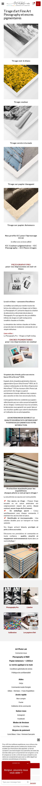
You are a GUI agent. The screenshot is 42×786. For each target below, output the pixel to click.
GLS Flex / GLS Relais (21, 726)
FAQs (21, 683)
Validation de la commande (21, 706)
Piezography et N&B (21, 657)
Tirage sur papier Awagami (21, 184)
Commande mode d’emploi (21, 687)
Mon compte (21, 699)
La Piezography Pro (11, 336)
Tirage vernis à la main (21, 143)
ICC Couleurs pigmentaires (18, 245)
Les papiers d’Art (29, 632)
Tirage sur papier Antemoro (21, 225)
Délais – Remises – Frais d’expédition (21, 691)
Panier (21, 702)
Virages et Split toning (27, 336)
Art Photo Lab (21, 649)
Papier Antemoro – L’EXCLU (21, 661)
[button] (38, 740)
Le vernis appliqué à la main (21, 665)
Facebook (21, 719)
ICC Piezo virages (28, 248)
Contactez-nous (21, 653)
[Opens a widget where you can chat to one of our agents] (16, 772)
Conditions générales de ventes (21, 669)
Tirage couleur (21, 102)
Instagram (21, 715)
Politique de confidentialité (21, 673)
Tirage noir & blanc (21, 61)
